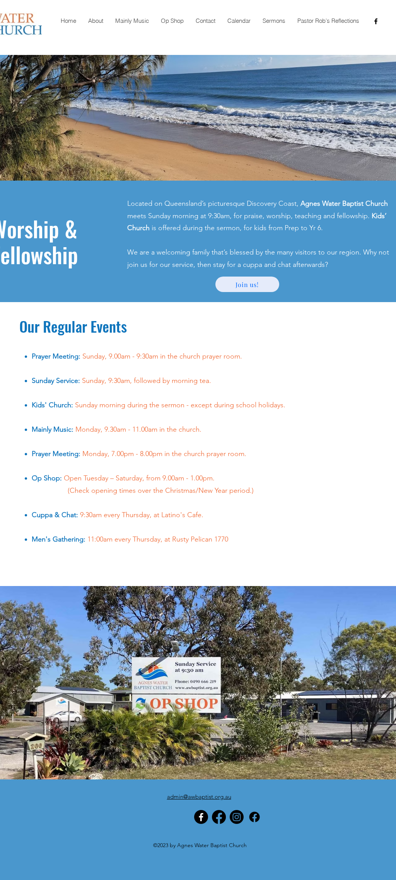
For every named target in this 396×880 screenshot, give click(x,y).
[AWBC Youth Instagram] (237, 817)
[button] (95, 21)
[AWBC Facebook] (219, 817)
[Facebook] (201, 817)
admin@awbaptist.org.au (199, 796)
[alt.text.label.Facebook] (376, 21)
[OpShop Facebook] (254, 817)
